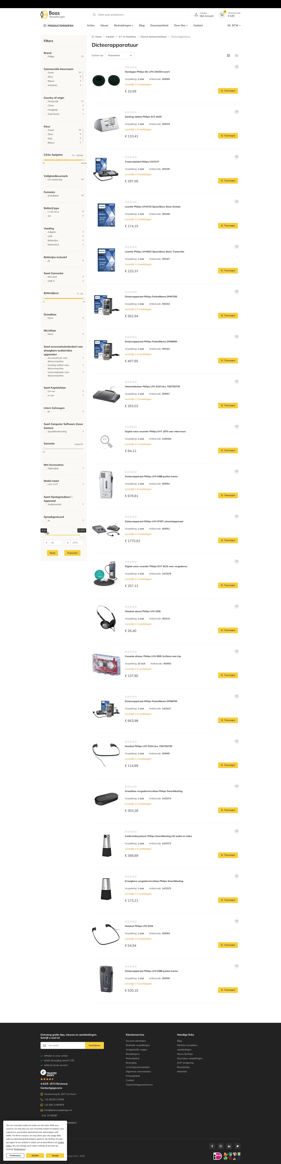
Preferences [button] (19, 1149)
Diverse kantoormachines (153, 36)
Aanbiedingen (184, 1049)
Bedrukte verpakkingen (138, 1045)
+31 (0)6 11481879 (54, 1104)
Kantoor (110, 36)
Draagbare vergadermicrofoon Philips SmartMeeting (154, 881)
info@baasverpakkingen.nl (58, 1110)
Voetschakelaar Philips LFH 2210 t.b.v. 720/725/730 (152, 386)
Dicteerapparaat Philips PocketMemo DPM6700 (151, 701)
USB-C (66, 281)
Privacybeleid (133, 1075)
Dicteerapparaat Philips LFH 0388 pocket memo (151, 971)
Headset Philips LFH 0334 (139, 926)
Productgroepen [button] (60, 25)
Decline (35, 1155)
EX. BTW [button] (232, 25)
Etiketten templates (187, 1045)
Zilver (64, 76)
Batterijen (66, 240)
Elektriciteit (66, 244)
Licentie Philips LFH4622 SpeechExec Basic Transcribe (154, 251)
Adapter (66, 231)
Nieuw (104, 25)
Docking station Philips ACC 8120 (143, 116)
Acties (91, 25)
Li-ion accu (66, 211)
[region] (140, 0)
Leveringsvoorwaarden (138, 1067)
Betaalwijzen (133, 1053)
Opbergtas (66, 468)
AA (66, 215)
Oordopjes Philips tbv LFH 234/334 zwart (147, 71)
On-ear (66, 391)
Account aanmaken (136, 1040)
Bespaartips (183, 1067)
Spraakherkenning (66, 431)
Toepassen (72, 553)
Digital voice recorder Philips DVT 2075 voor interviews (155, 431)
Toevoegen (229, 90)
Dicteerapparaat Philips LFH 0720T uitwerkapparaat (154, 521)
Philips (66, 56)
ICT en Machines (127, 36)
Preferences (15, 1155)
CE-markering (66, 179)
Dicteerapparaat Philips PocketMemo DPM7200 (151, 296)
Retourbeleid (132, 1058)
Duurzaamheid (159, 25)
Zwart (64, 72)
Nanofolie (182, 1071)
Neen (66, 318)
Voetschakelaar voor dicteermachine (66, 374)
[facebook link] (212, 1146)
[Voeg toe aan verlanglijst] (236, 66)
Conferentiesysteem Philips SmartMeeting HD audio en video (158, 836)
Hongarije (66, 109)
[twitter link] (238, 1146)
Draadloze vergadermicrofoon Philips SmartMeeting (153, 791)
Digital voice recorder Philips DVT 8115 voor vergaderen (156, 566)
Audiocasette (66, 504)
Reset (52, 553)
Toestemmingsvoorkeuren (139, 1084)
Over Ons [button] (179, 25)
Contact (198, 25)
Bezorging (131, 1062)
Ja (66, 260)
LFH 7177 (66, 484)
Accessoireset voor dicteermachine (66, 359)
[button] (228, 55)
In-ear (66, 395)
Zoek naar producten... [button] (111, 14)
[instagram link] (221, 1146)
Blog (142, 25)
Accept (55, 1155)
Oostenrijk (66, 101)
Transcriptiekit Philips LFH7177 (142, 161)
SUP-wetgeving (185, 1062)
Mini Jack (66, 276)
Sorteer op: (97, 55)
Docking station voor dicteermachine (66, 367)
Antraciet (64, 85)
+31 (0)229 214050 (54, 1099)
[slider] (44, 160)
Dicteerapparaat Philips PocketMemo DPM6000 (151, 341)
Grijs (64, 138)
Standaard (66, 195)
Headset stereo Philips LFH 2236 (143, 611)
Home (98, 36)
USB (66, 236)
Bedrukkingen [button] (122, 25)
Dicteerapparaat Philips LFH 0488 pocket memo (151, 476)
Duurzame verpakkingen (189, 1058)
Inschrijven (94, 1045)
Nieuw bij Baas (185, 1053)
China (66, 105)
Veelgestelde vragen (136, 1049)
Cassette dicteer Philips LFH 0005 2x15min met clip (153, 656)
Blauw (64, 81)
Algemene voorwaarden (138, 1071)
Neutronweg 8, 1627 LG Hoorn (60, 1094)
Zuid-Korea (66, 113)
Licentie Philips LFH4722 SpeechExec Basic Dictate (153, 206)
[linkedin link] (229, 1146)
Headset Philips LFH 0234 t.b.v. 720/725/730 (148, 746)
